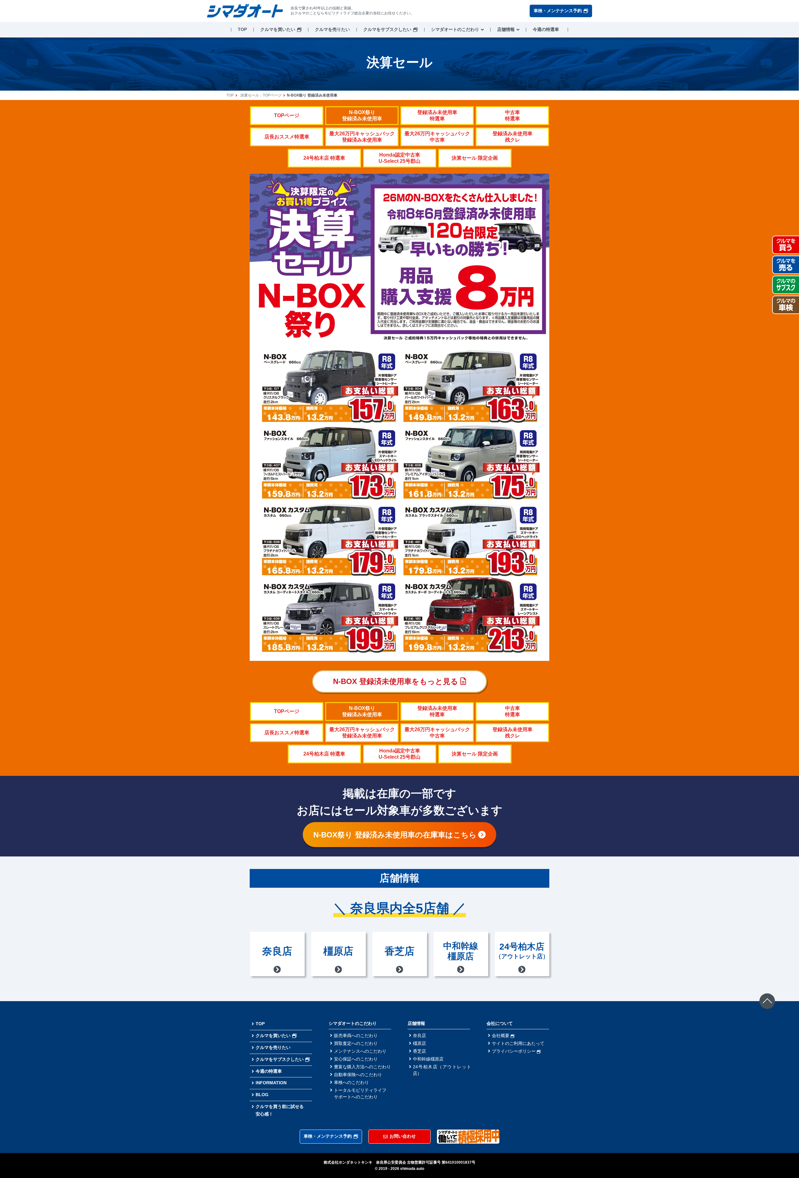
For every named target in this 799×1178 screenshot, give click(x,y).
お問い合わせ (403, 1136)
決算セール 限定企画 (475, 158)
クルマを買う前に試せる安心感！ (280, 1110)
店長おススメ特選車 (286, 136)
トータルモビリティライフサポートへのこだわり (360, 1093)
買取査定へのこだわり (356, 1043)
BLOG (262, 1094)
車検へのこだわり (351, 1082)
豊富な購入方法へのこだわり (362, 1066)
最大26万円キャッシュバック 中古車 (437, 136)
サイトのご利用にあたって (518, 1043)
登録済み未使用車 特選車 (437, 115)
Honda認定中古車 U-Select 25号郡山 (399, 158)
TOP (242, 29)
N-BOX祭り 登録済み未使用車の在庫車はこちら (395, 835)
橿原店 (419, 1043)
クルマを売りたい (332, 29)
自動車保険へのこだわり (358, 1074)
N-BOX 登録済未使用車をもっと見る (396, 681)
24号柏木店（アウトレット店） (442, 1070)
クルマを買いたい (277, 29)
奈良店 (419, 1035)
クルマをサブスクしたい (387, 29)
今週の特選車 (546, 29)
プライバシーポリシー (514, 1051)
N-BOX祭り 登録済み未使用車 (362, 115)
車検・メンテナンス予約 (558, 10)
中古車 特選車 (512, 115)
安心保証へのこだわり (356, 1058)
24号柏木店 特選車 (324, 158)
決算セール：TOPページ (261, 95)
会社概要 (501, 1035)
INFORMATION (271, 1082)
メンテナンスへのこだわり (360, 1051)
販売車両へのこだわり (356, 1035)
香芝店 (419, 1051)
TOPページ (286, 115)
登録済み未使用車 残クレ (512, 136)
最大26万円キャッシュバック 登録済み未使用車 (362, 136)
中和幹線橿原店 (428, 1058)
